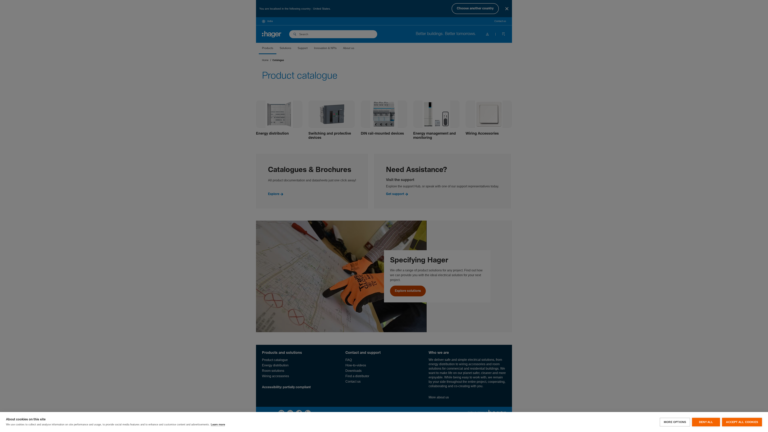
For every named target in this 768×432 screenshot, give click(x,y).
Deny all (706, 422)
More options (675, 422)
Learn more (218, 424)
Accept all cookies (742, 422)
